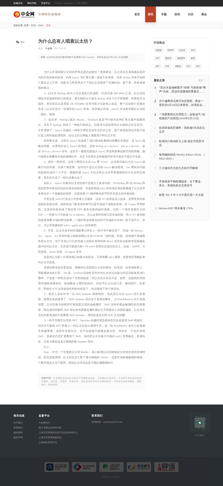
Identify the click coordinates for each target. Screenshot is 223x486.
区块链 (159, 50)
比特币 (170, 50)
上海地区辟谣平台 (48, 442)
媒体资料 (18, 432)
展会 (204, 14)
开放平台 (45, 3)
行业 (33, 25)
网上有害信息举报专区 (50, 427)
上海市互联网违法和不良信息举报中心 (58, 432)
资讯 (150, 14)
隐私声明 (18, 437)
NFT (157, 58)
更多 (201, 80)
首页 (137, 14)
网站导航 (31, 3)
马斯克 (178, 66)
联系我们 (18, 427)
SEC (188, 66)
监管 (193, 58)
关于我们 (18, 423)
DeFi (40, 25)
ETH (167, 66)
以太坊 (182, 50)
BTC (157, 66)
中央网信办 (44, 423)
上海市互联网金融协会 (50, 437)
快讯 (177, 14)
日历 (190, 14)
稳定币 (168, 58)
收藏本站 (18, 3)
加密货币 (181, 58)
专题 (164, 14)
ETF (198, 66)
